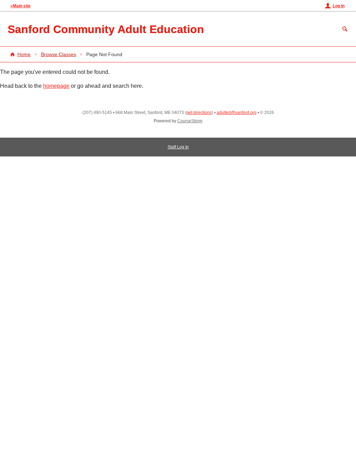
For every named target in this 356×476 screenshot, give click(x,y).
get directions (199, 112)
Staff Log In (178, 147)
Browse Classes (58, 54)
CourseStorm (189, 120)
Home (24, 54)
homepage (56, 86)
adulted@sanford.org (237, 112)
